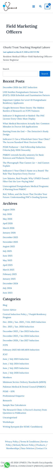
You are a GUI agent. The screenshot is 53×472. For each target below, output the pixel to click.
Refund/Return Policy (24, 445)
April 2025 (8, 265)
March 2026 (8, 228)
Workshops (8, 422)
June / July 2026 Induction (16, 372)
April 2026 (8, 223)
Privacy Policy (12, 441)
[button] (40, 6)
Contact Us (41, 448)
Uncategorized (10, 417)
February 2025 (10, 274)
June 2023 (7, 292)
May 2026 (7, 218)
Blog (5, 305)
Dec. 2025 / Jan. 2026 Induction (18, 326)
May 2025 (7, 260)
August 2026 (9, 209)
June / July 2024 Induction (16, 363)
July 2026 (7, 214)
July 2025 (7, 251)
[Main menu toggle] (33, 6)
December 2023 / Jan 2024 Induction (21, 336)
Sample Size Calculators (14, 405)
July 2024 (7, 288)
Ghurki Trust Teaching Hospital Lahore (26, 47)
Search (6, 69)
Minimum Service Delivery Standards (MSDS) (24, 382)
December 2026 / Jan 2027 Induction (21, 340)
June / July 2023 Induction (16, 359)
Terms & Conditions (29, 441)
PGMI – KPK (9, 391)
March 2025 (8, 269)
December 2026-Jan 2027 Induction (20, 87)
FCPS (5, 345)
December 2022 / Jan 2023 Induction (21, 331)
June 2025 (7, 255)
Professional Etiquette (13, 395)
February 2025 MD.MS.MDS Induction (21, 349)
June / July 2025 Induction (16, 368)
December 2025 (10, 237)
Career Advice (9, 309)
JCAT (5, 354)
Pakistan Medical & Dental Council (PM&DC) (24, 386)
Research (7, 400)
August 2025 (9, 246)
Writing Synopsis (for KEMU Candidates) (22, 426)
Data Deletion (27, 448)
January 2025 (9, 278)
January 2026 (9, 232)
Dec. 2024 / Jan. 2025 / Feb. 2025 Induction (24, 322)
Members (7, 377)
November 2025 (10, 242)
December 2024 (10, 283)
